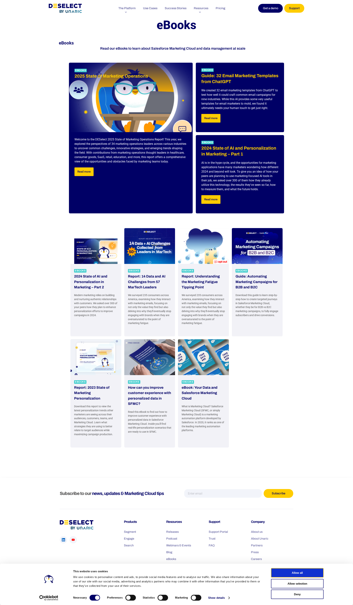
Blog (169, 552)
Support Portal (218, 531)
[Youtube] (73, 539)
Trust (212, 538)
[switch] (130, 598)
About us (257, 531)
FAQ (212, 545)
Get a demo (270, 8)
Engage (129, 538)
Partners (257, 545)
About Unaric (259, 538)
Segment (130, 531)
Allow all (297, 572)
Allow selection (297, 583)
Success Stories (175, 8)
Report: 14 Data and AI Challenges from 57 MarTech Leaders (146, 281)
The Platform (127, 8)
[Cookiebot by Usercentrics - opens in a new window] (49, 598)
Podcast (171, 538)
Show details (216, 597)
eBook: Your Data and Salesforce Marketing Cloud (199, 393)
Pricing (220, 8)
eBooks (80, 70)
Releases (172, 531)
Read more (84, 171)
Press (255, 552)
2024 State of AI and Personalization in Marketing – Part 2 (90, 281)
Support (294, 8)
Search (129, 545)
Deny (297, 594)
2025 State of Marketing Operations (111, 76)
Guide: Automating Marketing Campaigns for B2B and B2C (256, 281)
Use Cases (150, 8)
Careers (256, 558)
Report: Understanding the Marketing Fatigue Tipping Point (201, 281)
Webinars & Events (178, 545)
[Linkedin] (63, 539)
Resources (201, 8)
